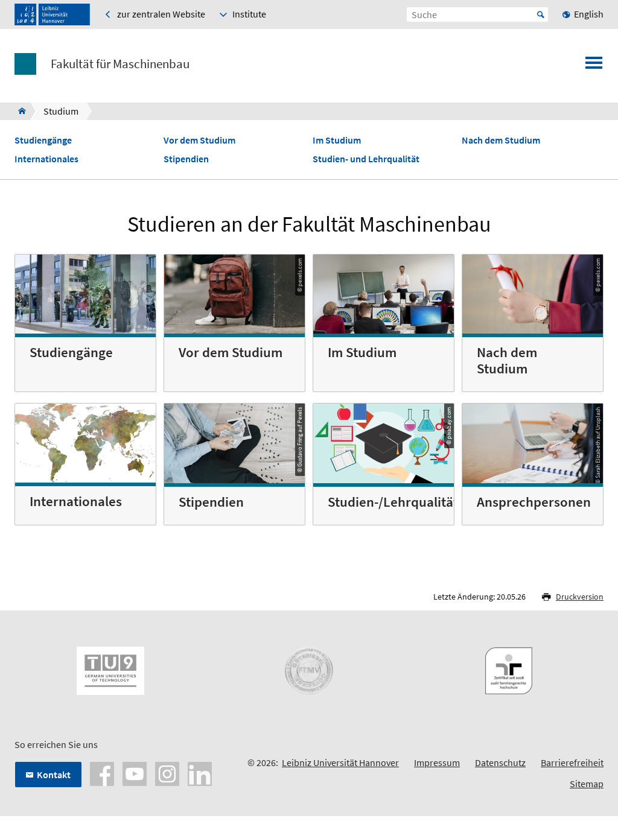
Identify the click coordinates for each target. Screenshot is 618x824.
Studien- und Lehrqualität (366, 159)
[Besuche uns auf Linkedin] (199, 773)
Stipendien (186, 159)
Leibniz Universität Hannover (340, 762)
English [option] (589, 14)
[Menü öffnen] (594, 66)
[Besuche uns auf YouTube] (134, 773)
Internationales (46, 159)
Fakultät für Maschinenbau (120, 64)
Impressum (437, 762)
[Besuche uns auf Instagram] (167, 773)
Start (541, 14)
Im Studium (337, 140)
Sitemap (587, 784)
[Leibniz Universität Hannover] (52, 14)
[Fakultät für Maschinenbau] (18, 111)
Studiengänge (43, 140)
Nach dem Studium (501, 140)
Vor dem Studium (199, 140)
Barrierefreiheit (572, 762)
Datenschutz (500, 762)
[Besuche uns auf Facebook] (102, 773)
